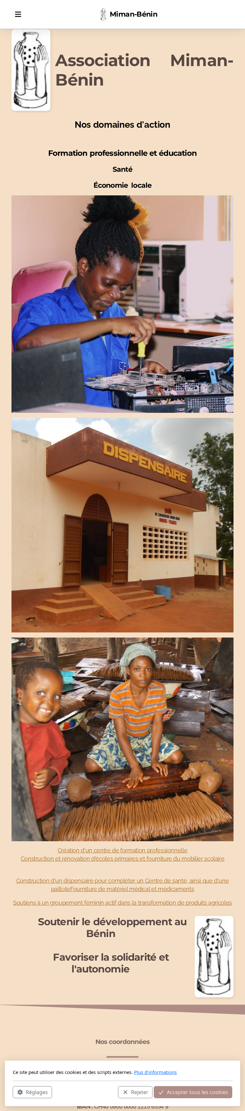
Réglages (37, 1092)
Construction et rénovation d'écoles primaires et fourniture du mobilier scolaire (123, 858)
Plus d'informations (155, 1072)
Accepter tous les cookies (197, 1092)
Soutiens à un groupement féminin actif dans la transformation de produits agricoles (122, 902)
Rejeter (139, 1092)
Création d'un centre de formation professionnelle (123, 850)
